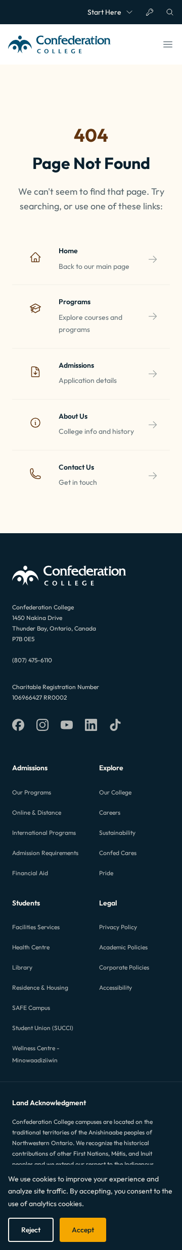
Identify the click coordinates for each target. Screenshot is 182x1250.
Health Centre (31, 947)
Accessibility (115, 987)
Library (22, 967)
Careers (109, 812)
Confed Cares (117, 853)
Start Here (104, 12)
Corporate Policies (124, 967)
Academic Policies (123, 947)
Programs (74, 301)
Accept (83, 1229)
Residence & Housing (40, 987)
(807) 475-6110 (32, 660)
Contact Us (76, 467)
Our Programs (31, 792)
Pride (106, 873)
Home (68, 250)
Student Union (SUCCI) (42, 1028)
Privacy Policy (118, 927)
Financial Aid (30, 873)
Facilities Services (36, 927)
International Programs (44, 832)
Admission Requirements (45, 853)
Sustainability (117, 832)
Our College (115, 792)
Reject (30, 1229)
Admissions (76, 365)
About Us (73, 416)
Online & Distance (36, 812)
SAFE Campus (31, 1007)
